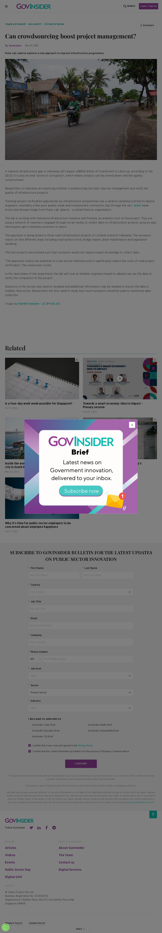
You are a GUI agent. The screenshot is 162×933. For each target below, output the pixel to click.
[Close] (132, 425)
